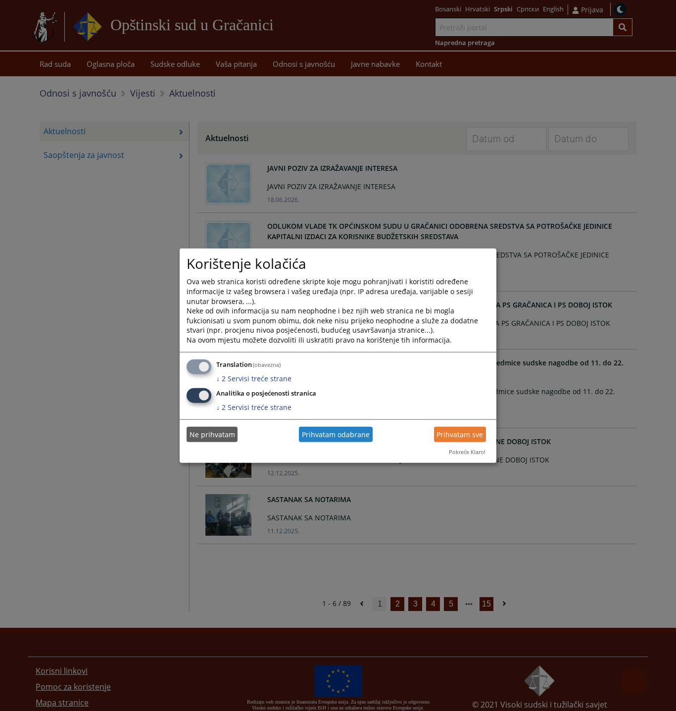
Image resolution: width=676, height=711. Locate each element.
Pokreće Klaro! (467, 452)
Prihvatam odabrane (336, 434)
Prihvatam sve (459, 434)
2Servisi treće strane (253, 378)
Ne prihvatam (212, 434)
